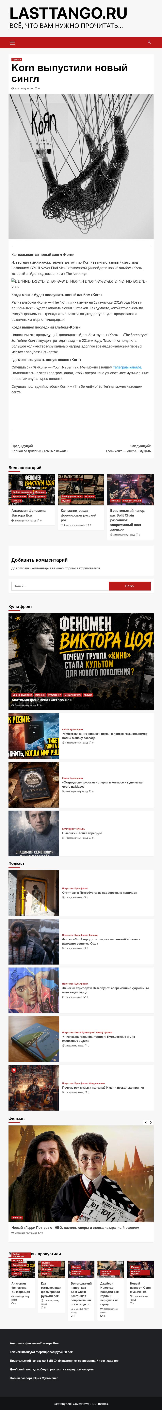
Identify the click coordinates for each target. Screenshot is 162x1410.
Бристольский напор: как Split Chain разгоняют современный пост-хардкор (64, 1360)
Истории (40, 492)
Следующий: (128, 448)
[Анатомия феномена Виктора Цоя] (81, 661)
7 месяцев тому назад (76, 838)
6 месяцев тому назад (26, 1237)
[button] (12, 42)
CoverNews (81, 1403)
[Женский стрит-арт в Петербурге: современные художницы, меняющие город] (33, 990)
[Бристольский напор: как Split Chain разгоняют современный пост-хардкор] (130, 489)
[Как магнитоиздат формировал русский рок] (81, 489)
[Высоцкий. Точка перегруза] (33, 833)
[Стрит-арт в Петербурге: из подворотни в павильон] (33, 893)
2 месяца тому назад (25, 520)
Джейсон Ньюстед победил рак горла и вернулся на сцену (52, 1369)
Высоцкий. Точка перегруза (82, 833)
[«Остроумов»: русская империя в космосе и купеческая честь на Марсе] (33, 785)
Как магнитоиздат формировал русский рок (78, 515)
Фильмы (93, 935)
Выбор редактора (22, 492)
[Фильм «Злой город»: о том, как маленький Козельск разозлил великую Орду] (33, 942)
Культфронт (19, 496)
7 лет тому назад (24, 88)
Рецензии (18, 1217)
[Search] (149, 42)
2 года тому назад (74, 1045)
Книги (65, 729)
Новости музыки (132, 500)
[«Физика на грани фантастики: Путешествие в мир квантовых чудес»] (33, 1039)
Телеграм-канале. (127, 367)
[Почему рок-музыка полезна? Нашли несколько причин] (33, 1088)
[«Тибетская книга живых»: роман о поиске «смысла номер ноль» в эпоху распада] (33, 736)
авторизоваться (88, 568)
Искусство (67, 888)
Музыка (17, 59)
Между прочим (37, 496)
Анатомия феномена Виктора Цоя (41, 700)
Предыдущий (39, 448)
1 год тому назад (73, 897)
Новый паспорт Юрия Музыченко (140, 1287)
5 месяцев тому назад (76, 743)
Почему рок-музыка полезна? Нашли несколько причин (103, 1087)
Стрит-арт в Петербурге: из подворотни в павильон (99, 892)
